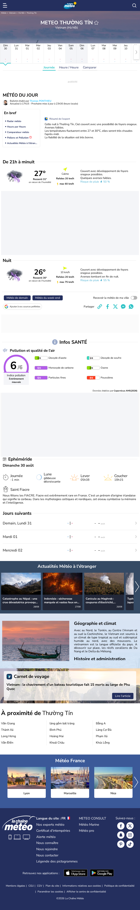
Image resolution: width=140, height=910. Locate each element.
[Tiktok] (130, 844)
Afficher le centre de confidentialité (86, 891)
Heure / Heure (69, 67)
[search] (134, 5)
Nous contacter (47, 855)
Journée (49, 67)
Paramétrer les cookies (50, 891)
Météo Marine (89, 824)
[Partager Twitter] (115, 306)
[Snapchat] (121, 835)
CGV (39, 886)
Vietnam (12, 13)
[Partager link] (99, 306)
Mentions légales (15, 886)
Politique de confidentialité (119, 886)
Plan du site (52, 886)
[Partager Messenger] (123, 306)
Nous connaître (47, 843)
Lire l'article (123, 696)
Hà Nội (21, 13)
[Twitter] (130, 826)
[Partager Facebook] (107, 306)
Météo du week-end (47, 298)
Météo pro (86, 830)
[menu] (6, 5)
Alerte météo (46, 837)
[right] (136, 52)
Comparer (89, 67)
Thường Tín (32, 13)
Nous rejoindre (47, 849)
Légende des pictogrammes (57, 861)
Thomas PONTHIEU (40, 101)
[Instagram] (130, 835)
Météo (3, 13)
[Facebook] (121, 826)
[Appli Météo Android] (102, 873)
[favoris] (96, 22)
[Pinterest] (121, 844)
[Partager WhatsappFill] (131, 306)
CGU (31, 886)
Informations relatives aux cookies (81, 886)
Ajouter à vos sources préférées (25, 306)
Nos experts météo (50, 824)
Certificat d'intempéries (53, 830)
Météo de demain (17, 298)
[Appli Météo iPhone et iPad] (76, 873)
